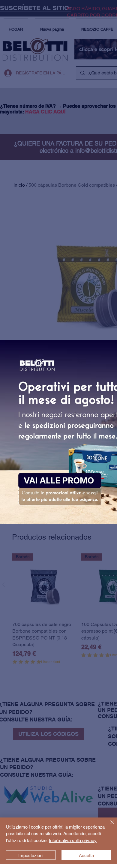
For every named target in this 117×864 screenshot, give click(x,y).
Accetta (86, 855)
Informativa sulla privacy (73, 840)
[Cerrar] (108, 826)
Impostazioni (30, 855)
